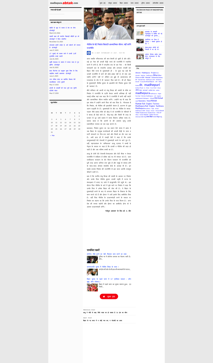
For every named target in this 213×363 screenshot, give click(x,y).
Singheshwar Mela (154, 112)
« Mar (52, 135)
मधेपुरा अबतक (112, 3)
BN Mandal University (150, 77)
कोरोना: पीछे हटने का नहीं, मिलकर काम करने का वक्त (106, 254)
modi (136, 101)
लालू (161, 116)
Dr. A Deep (95, 53)
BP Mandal (139, 79)
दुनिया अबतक (145, 3)
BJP (141, 77)
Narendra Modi (144, 101)
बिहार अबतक (124, 3)
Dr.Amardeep (148, 81)
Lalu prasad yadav (146, 90)
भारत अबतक (134, 3)
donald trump (139, 81)
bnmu (161, 77)
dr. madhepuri (149, 85)
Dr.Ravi (137, 88)
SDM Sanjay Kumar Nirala (150, 110)
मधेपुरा (158, 117)
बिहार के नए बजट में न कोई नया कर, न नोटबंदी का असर (102, 319)
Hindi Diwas (157, 88)
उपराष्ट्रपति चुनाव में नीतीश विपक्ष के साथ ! (103, 267)
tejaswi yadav (148, 114)
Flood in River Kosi (146, 88)
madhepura (142, 93)
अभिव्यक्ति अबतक (158, 3)
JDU (137, 90)
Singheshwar (144, 112)
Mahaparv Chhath (148, 98)
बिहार (151, 117)
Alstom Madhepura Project (145, 73)
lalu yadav (156, 90)
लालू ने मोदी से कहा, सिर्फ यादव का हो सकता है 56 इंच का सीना (105, 311)
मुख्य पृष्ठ (102, 3)
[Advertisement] (109, 229)
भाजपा (154, 117)
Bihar (155, 75)
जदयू (145, 116)
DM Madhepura (148, 79)
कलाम (142, 116)
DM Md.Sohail (157, 79)
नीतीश (147, 117)
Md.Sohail (159, 98)
